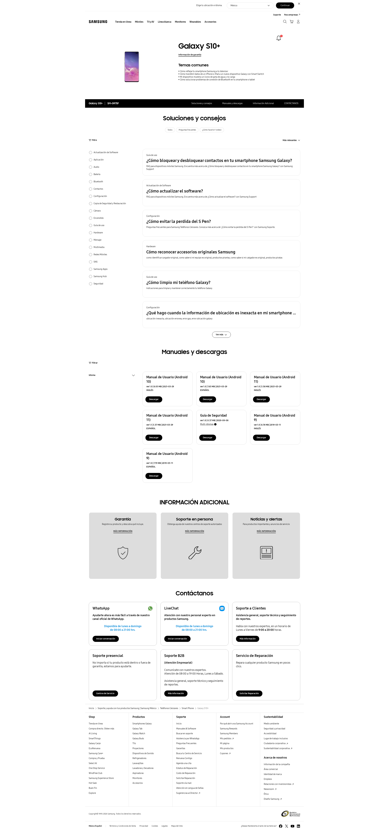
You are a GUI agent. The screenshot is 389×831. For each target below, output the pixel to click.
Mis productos (226, 748)
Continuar (285, 5)
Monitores (137, 778)
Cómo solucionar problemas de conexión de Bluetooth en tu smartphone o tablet (217, 79)
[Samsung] (98, 21)
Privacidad (143, 826)
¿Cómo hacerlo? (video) (211, 130)
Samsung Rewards (228, 728)
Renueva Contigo (184, 758)
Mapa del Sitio (177, 826)
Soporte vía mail (183, 783)
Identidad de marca (273, 774)
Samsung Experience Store (101, 778)
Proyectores (138, 748)
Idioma (92, 375)
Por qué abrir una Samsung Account (236, 723)
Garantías (180, 748)
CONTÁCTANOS (291, 103)
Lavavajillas (138, 763)
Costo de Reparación (185, 773)
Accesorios (138, 783)
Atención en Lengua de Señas (189, 788)
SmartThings (95, 738)
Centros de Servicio (105, 693)
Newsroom (269, 789)
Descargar (154, 399)
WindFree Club (95, 773)
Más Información (248, 638)
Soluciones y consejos (201, 103)
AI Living (93, 733)
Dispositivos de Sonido (143, 753)
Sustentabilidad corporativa (277, 748)
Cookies (155, 826)
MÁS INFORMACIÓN (122, 531)
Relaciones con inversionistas (278, 784)
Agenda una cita (183, 763)
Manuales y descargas (232, 103)
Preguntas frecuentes (187, 130)
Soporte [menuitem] (277, 15)
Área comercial (271, 769)
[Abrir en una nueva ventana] (280, 826)
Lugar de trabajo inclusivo (276, 738)
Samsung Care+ (96, 753)
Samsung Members (229, 733)
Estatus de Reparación (186, 768)
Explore (92, 793)
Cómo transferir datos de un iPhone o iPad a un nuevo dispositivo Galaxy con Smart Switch (222, 74)
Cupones (224, 753)
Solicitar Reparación (249, 693)
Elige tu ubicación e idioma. (209, 5)
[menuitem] (123, 21)
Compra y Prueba (97, 758)
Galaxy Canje (95, 743)
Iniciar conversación (105, 638)
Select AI (93, 763)
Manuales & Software (186, 728)
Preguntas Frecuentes (186, 743)
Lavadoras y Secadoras (143, 768)
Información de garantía (189, 54)
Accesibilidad (270, 733)
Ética (266, 794)
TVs (134, 743)
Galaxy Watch (139, 733)
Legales (165, 826)
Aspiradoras (138, 773)
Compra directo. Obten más (101, 728)
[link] (278, 38)
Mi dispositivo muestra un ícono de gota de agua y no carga (207, 77)
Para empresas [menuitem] (291, 15)
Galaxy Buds (138, 738)
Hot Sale (93, 783)
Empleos (268, 779)
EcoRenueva (94, 748)
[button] (221, 162)
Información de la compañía (277, 764)
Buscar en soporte (184, 733)
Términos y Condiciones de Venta (122, 826)
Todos (170, 130)
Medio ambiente (271, 723)
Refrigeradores (139, 758)
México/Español (95, 826)
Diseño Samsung (272, 799)
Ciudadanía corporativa (275, 743)
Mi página (224, 743)
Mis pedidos (226, 738)
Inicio (179, 723)
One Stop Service (97, 768)
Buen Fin (93, 788)
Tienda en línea (96, 723)
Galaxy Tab (137, 728)
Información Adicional (263, 103)
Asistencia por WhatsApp (187, 738)
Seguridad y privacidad (274, 728)
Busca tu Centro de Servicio (189, 753)
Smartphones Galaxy (142, 723)
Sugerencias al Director (187, 793)
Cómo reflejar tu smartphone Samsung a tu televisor (204, 71)
